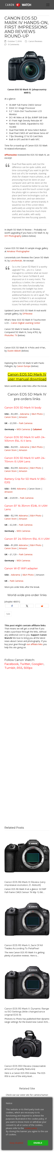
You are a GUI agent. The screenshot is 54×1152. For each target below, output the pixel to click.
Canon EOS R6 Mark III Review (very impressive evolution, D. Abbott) (24, 884)
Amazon (23, 417)
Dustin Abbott (14, 350)
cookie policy (30, 1128)
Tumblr (9, 668)
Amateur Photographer (18, 251)
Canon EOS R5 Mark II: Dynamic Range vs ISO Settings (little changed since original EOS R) (26, 1011)
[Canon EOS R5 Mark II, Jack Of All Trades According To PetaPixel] (27, 919)
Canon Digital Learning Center (25, 322)
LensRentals (16, 260)
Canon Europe (24, 366)
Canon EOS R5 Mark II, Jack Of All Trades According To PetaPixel (23, 947)
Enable (38, 1143)
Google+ (38, 664)
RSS (19, 668)
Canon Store (10, 417)
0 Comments (13, 44)
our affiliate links (35, 644)
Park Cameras (26, 423)
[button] (48, 4)
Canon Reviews (35, 41)
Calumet (37, 429)
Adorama (24, 413)
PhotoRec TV (10, 335)
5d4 (8, 613)
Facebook (11, 664)
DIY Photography (12, 235)
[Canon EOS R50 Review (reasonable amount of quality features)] (27, 1044)
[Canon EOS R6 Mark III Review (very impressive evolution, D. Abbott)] (27, 855)
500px (28, 668)
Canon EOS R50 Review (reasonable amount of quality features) (25, 1068)
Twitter (25, 664)
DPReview (27, 313)
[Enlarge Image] (27, 66)
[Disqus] (27, 710)
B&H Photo (37, 413)
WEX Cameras (23, 429)
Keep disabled (16, 1142)
